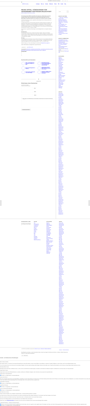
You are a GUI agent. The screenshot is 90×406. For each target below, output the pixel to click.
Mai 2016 (60, 159)
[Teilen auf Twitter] (22, 54)
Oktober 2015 (61, 167)
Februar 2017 (60, 150)
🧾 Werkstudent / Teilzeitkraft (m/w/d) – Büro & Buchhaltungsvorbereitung (63, 18)
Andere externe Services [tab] (3, 377)
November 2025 (61, 95)
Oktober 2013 (61, 188)
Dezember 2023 (61, 102)
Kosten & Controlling (62, 73)
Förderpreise (60, 66)
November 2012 (61, 200)
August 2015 (60, 169)
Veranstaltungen (61, 83)
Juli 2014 (60, 178)
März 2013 (60, 196)
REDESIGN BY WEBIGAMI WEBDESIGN (46, 348)
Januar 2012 (60, 211)
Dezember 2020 (61, 119)
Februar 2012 (60, 210)
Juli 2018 (60, 135)
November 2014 (61, 173)
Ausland (60, 60)
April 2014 (60, 181)
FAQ (34, 234)
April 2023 (60, 108)
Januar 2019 (60, 132)
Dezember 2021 (61, 114)
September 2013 (61, 189)
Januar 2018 (60, 140)
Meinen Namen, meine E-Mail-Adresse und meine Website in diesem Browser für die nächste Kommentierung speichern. (38, 99)
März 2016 (60, 161)
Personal (60, 78)
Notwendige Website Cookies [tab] (4, 366)
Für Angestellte (61, 67)
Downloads (60, 63)
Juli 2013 (60, 191)
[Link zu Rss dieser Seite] (68, 1)
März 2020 (60, 125)
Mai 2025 (60, 97)
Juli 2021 (60, 115)
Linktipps (60, 74)
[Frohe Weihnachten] (1, 203)
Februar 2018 (60, 139)
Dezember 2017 (61, 141)
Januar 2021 (60, 117)
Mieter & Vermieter (61, 76)
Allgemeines (60, 58)
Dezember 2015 (61, 164)
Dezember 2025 (61, 94)
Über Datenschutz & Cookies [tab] (4, 391)
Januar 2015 (60, 172)
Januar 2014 (60, 184)
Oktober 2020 (61, 121)
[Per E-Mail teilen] (22, 55)
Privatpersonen (36, 225)
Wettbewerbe (60, 86)
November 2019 (61, 127)
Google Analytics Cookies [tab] (4, 370)
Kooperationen (61, 72)
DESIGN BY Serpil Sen (37, 348)
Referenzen (35, 229)
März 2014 (60, 182)
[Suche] (68, 4)
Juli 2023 (60, 105)
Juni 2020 (60, 123)
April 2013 (60, 195)
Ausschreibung (61, 62)
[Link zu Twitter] (65, 1)
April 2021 (60, 116)
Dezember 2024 (61, 99)
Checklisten (35, 237)
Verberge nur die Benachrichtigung (14, 402)
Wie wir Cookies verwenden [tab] (4, 361)
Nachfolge (60, 77)
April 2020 (60, 124)
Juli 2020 (60, 122)
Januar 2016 (60, 163)
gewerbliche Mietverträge (35, 49)
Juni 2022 (60, 111)
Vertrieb (60, 85)
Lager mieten (43, 49)
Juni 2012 (60, 206)
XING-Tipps (60, 87)
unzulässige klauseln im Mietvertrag (32, 50)
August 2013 (60, 190)
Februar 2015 (60, 171)
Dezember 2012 (61, 199)
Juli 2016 (60, 157)
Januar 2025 (60, 98)
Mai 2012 (60, 207)
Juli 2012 (60, 205)
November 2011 (61, 214)
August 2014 (60, 177)
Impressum (35, 238)
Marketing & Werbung (62, 75)
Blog (34, 233)
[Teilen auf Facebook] (22, 52)
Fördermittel (60, 65)
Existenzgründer (36, 224)
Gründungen (60, 69)
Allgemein (60, 57)
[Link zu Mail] (66, 1)
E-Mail (35, 91)
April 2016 (60, 160)
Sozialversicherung (61, 81)
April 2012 (60, 208)
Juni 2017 (60, 146)
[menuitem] (37, 4)
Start (34, 222)
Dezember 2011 (61, 212)
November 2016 (61, 153)
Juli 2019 (60, 131)
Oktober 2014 (61, 174)
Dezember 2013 (61, 186)
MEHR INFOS (26, 355)
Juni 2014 (60, 179)
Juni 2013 (60, 192)
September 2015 (61, 168)
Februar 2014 (60, 183)
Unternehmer (36, 226)
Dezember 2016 (61, 152)
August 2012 (60, 203)
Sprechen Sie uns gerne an (45, 42)
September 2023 (61, 103)
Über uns (35, 227)
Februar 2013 (60, 197)
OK (22, 355)
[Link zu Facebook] (63, 1)
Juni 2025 (60, 96)
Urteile (40, 50)
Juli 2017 (60, 145)
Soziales (35, 228)
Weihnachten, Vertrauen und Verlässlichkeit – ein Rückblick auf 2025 (63, 22)
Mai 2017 (60, 148)
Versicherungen (61, 84)
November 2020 (61, 120)
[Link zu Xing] (61, 1)
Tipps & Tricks (61, 82)
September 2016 (61, 154)
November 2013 (61, 187)
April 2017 (60, 149)
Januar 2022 (60, 113)
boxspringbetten (61, 39)
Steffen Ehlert (30, 47)
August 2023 (60, 104)
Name (35, 88)
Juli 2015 (60, 170)
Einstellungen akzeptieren (4, 402)
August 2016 (60, 155)
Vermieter (44, 50)
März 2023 (60, 110)
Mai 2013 (60, 193)
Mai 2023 (60, 107)
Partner (35, 230)
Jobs (59, 71)
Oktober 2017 (61, 143)
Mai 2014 (60, 180)
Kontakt (35, 231)
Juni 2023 (60, 106)
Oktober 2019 (61, 129)
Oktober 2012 (61, 201)
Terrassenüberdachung (62, 46)
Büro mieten (28, 49)
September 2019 (61, 130)
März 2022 (60, 112)
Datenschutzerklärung (37, 239)
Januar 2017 (60, 151)
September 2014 (61, 176)
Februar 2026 (60, 93)
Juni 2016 (60, 158)
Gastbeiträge (60, 68)
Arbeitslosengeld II (61, 59)
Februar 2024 (60, 101)
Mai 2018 (60, 136)
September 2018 (61, 133)
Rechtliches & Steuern (62, 79)
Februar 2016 (60, 162)
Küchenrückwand (61, 42)
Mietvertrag (47, 49)
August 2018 (60, 134)
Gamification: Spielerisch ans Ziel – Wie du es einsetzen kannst (63, 44)
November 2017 (61, 142)
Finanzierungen (61, 64)
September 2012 (61, 202)
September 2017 (61, 144)
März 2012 (60, 209)
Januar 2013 (60, 198)
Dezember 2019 (61, 126)
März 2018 (60, 137)
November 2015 (61, 165)
